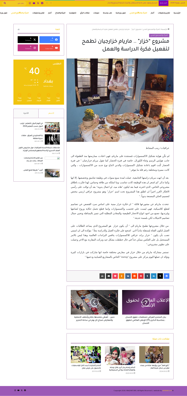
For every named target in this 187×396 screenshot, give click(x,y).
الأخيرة (26, 113)
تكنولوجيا (72, 13)
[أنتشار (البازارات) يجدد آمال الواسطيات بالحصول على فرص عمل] (86, 354)
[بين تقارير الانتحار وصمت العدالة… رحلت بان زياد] (52, 162)
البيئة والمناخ (60, 13)
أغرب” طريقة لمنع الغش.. (33, 170)
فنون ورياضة (121, 13)
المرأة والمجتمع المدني (138, 13)
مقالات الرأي (85, 13)
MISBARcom (167, 391)
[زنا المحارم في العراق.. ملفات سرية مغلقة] (52, 139)
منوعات (96, 13)
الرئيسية (177, 13)
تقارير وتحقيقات (164, 13)
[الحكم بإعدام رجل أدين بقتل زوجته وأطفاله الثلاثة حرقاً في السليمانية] (120, 355)
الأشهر (51, 113)
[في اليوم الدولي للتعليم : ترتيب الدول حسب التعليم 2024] (52, 127)
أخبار (152, 13)
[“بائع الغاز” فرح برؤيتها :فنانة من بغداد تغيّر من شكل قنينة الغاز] (154, 354)
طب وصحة (107, 13)
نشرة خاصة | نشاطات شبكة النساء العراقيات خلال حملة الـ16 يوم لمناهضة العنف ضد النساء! (123, 3)
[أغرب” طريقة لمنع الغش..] (52, 173)
